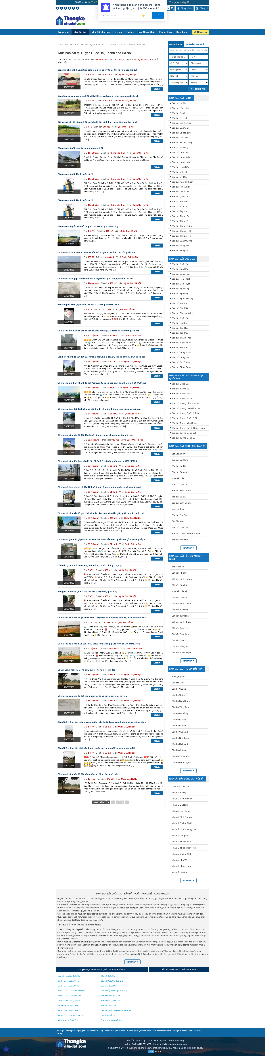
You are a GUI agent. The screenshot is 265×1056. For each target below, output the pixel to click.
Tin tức (130, 32)
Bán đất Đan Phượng (182, 241)
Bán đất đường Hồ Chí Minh (185, 403)
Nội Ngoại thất (146, 32)
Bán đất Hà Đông (180, 147)
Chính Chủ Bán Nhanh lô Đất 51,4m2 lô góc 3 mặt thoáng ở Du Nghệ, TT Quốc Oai (99, 487)
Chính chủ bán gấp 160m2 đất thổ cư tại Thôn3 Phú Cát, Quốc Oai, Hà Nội (95, 278)
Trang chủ (63, 32)
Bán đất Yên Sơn (180, 347)
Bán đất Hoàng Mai (181, 162)
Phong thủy (165, 32)
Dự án (118, 32)
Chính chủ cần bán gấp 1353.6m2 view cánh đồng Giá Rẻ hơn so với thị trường (99, 643)
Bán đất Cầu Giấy (180, 128)
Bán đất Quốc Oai (180, 196)
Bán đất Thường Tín (181, 236)
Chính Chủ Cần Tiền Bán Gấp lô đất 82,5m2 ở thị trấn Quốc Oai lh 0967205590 (97, 461)
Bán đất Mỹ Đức (179, 177)
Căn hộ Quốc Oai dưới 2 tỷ (112, 981)
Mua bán (74, 44)
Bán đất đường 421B (182, 398)
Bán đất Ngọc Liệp (181, 288)
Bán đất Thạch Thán (182, 338)
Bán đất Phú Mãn (180, 308)
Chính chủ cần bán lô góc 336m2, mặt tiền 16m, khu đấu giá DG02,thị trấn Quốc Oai (101, 513)
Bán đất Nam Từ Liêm (182, 182)
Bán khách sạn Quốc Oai (68, 1005)
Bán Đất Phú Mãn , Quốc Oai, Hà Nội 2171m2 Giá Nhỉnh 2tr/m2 (89, 304)
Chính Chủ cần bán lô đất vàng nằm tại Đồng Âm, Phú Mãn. (88, 774)
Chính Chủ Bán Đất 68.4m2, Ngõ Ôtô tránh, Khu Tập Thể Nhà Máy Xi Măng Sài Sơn (99, 409)
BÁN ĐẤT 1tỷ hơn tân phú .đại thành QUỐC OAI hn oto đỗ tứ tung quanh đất (96, 748)
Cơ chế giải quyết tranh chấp (139, 1031)
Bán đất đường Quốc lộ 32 (184, 418)
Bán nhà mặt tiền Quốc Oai (69, 1000)
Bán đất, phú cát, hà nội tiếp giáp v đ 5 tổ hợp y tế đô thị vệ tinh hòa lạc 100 (97, 70)
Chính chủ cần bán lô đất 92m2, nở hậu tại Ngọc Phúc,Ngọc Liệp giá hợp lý (97, 435)
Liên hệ (59, 1034)
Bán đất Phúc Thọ (180, 191)
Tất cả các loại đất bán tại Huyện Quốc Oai (124, 44)
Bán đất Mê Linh (180, 172)
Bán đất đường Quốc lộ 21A (185, 413)
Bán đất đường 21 (180, 388)
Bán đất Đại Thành (181, 362)
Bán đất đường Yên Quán (184, 423)
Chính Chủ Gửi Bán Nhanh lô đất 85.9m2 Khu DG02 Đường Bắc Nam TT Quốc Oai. (98, 330)
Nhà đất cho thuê (101, 32)
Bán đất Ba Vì (178, 113)
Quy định (81, 1031)
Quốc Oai (95, 44)
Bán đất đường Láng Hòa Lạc (186, 408)
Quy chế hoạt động (95, 1031)
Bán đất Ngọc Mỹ (180, 293)
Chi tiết (157, 89)
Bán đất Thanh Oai (181, 216)
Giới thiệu (60, 1031)
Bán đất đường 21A (181, 393)
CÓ (158, 15)
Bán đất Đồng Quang (182, 367)
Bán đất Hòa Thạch (181, 279)
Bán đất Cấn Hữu (180, 269)
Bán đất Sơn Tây (180, 206)
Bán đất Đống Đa (180, 250)
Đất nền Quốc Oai (108, 1015)
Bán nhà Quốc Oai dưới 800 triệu (71, 990)
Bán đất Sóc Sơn (180, 201)
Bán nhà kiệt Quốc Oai (110, 995)
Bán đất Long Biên (181, 167)
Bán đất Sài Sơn (179, 323)
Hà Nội (84, 44)
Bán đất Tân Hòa (180, 328)
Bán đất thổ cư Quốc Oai (68, 1010)
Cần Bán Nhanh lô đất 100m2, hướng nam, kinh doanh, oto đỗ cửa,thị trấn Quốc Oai (101, 357)
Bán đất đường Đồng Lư (183, 438)
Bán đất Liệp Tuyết (181, 283)
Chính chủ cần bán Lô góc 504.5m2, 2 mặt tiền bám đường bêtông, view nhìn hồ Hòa (102, 617)
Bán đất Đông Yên (180, 357)
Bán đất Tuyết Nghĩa (182, 342)
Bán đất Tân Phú (180, 333)
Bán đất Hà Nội (179, 103)
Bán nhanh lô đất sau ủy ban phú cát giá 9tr (81, 148)
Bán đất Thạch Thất (181, 231)
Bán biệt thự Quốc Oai (110, 1000)
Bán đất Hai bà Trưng (182, 142)
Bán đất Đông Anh (180, 245)
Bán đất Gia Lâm (180, 137)
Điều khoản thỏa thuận (162, 1031)
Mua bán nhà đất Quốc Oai (69, 976)
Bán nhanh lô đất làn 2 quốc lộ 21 (75, 174)
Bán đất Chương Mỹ (181, 133)
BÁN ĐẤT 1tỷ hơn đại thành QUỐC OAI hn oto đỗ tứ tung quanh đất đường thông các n (102, 722)
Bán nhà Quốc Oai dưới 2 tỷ (69, 995)
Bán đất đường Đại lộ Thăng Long (188, 428)
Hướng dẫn (70, 1031)
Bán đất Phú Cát (180, 303)
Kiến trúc (181, 32)
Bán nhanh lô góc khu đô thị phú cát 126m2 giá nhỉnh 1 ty (88, 226)
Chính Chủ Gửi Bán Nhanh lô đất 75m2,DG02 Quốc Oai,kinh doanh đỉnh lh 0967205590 (102, 383)
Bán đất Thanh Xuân (182, 226)
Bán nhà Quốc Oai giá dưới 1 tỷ (114, 990)
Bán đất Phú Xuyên (181, 187)
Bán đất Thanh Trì (180, 221)
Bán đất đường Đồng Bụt (184, 433)
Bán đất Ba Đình (180, 118)
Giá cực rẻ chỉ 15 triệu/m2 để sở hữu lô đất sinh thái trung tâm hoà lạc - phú (97, 122)
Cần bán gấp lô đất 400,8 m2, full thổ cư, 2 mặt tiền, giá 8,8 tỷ (90, 565)
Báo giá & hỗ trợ (180, 1031)
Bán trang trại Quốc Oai (68, 1020)
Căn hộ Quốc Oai (108, 976)
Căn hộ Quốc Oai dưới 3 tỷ (69, 985)
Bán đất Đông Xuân (181, 352)
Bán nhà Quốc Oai (108, 985)
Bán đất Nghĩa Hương (182, 298)
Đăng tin (201, 32)
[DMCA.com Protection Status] (155, 1052)
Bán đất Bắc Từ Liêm (182, 123)
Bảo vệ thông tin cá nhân (115, 1031)
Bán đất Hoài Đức (180, 152)
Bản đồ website (195, 1031)
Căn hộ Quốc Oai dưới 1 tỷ (69, 981)
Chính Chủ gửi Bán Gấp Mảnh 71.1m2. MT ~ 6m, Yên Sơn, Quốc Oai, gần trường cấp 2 (101, 539)
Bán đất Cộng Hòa (181, 274)
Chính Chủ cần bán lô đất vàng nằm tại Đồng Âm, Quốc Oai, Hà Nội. (92, 696)
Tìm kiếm (199, 89)
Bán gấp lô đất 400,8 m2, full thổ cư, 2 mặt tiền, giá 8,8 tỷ (87, 591)
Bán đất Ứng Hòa (180, 108)
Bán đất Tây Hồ (179, 211)
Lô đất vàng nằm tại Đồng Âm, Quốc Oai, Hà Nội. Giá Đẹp (86, 670)
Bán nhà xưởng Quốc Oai (111, 1020)
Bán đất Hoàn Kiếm (181, 157)
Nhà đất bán (80, 32)
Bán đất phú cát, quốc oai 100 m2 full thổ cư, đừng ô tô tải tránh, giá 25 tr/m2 (98, 96)
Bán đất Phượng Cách (182, 313)
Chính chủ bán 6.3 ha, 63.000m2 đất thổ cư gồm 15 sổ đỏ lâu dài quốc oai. (96, 252)
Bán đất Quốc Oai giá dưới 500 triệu (116, 1010)
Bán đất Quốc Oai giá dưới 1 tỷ (70, 1015)
